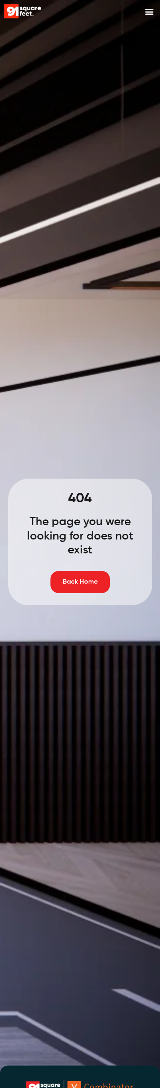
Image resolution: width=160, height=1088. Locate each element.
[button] (149, 11)
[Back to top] (145, 1053)
